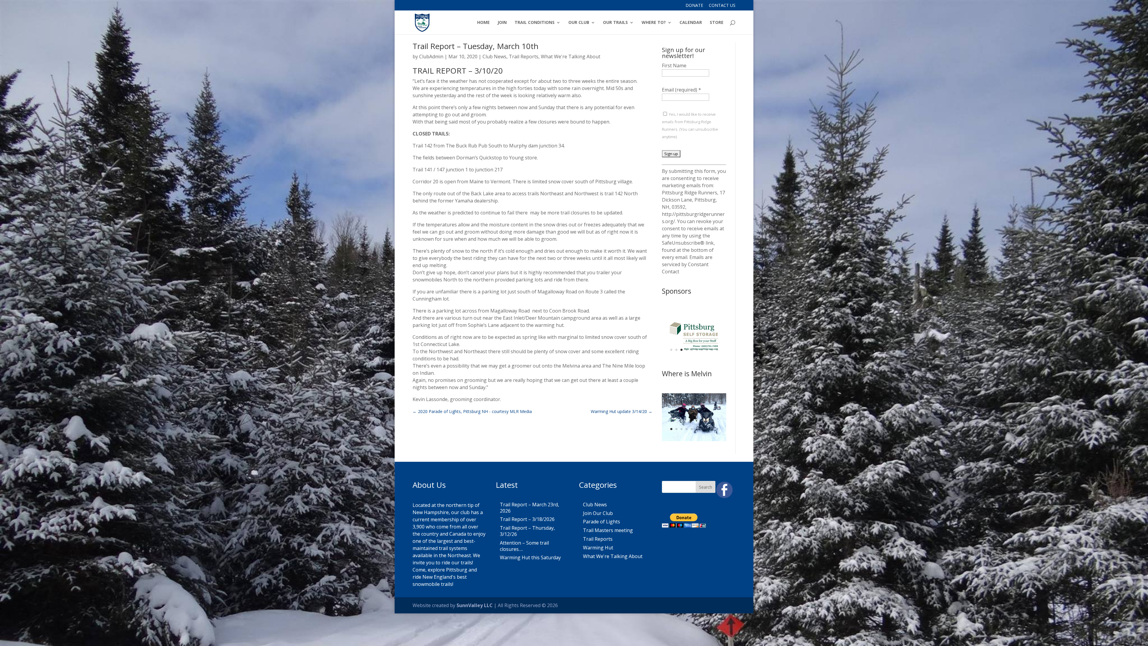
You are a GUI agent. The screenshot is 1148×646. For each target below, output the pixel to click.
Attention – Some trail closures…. (524, 546)
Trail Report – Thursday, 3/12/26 (527, 531)
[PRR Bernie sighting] (694, 439)
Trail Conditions (535, 22)
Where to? (654, 22)
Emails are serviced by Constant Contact (687, 264)
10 (717, 350)
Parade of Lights (601, 521)
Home (483, 22)
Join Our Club (598, 513)
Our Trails (615, 22)
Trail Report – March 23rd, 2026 (529, 507)
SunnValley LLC (475, 605)
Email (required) (681, 89)
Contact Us (722, 5)
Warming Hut (598, 547)
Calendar (691, 22)
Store (716, 22)
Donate (694, 5)
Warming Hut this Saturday (530, 557)
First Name (674, 65)
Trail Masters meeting (608, 530)
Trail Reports (523, 56)
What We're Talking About (570, 56)
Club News (494, 56)
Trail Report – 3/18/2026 (527, 519)
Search (705, 487)
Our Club (578, 22)
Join (502, 22)
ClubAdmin (431, 56)
